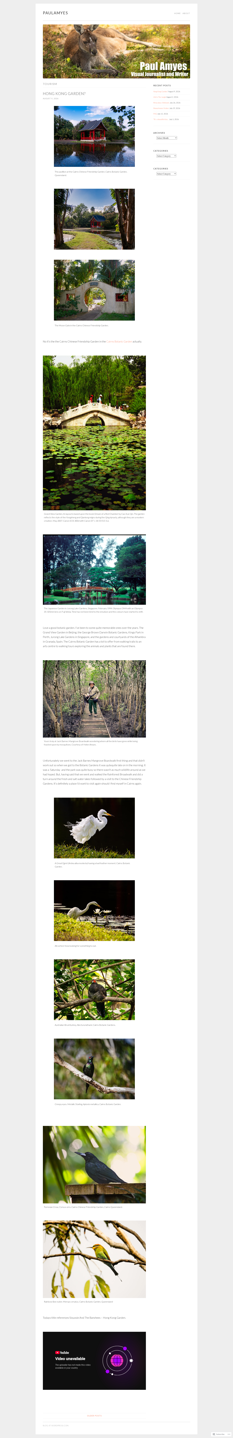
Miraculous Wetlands (161, 103)
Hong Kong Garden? (64, 93)
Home (177, 13)
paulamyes (55, 13)
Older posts (94, 1416)
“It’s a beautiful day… (161, 119)
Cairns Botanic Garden (119, 341)
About (186, 13)
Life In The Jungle (159, 97)
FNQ (155, 114)
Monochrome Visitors (161, 108)
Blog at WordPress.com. (56, 1426)
